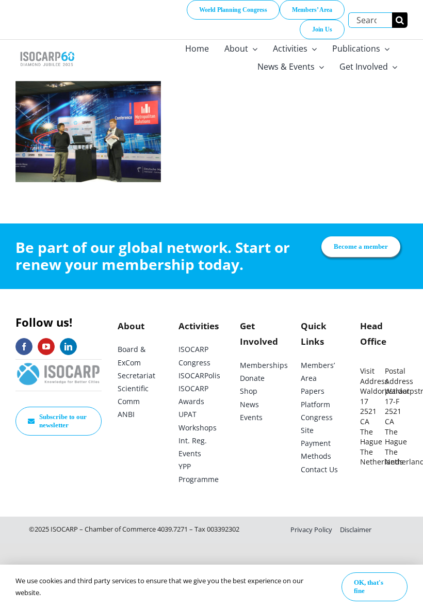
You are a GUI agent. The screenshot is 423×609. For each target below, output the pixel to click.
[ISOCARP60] (47, 51)
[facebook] (23, 346)
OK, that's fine (368, 587)
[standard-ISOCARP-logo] (58, 364)
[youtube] (46, 346)
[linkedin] (68, 346)
